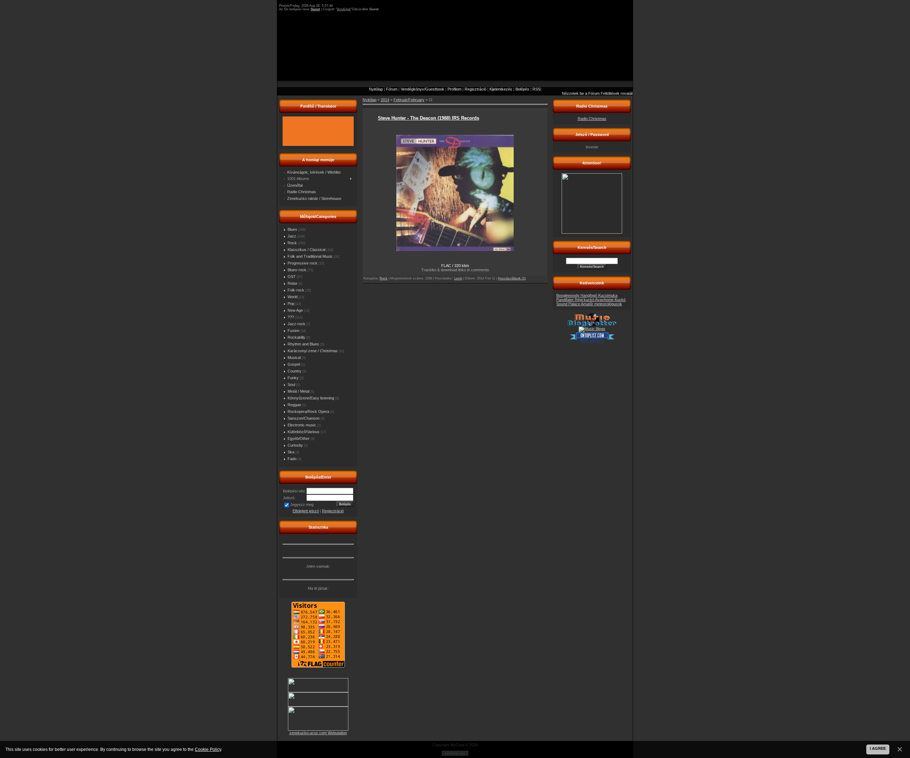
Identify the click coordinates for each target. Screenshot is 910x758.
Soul (291, 384)
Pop (291, 303)
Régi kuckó (585, 300)
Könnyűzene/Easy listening (311, 398)
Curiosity (295, 445)
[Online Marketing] (592, 341)
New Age (295, 310)
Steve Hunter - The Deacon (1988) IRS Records (428, 118)
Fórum (391, 89)
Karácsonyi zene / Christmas (313, 351)
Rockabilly (296, 337)
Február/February (409, 100)
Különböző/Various (304, 432)
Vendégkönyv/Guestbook (422, 89)
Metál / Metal (298, 391)
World (293, 297)
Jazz (292, 236)
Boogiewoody (568, 295)
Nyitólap (376, 89)
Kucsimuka (607, 295)
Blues (292, 229)
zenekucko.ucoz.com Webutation (318, 733)
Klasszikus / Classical (306, 249)
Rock (292, 243)
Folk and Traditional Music (310, 256)
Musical (294, 357)
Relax (293, 283)
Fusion (293, 330)
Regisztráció (475, 89)
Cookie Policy (208, 749)
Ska (291, 452)
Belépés (522, 89)
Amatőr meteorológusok (601, 304)
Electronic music (302, 425)
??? (291, 317)
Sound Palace (568, 304)
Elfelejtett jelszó (306, 511)
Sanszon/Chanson (304, 418)
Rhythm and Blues (303, 344)
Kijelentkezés (500, 89)
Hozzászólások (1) (512, 278)
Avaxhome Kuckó (610, 300)
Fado (292, 459)
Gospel (294, 364)
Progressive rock (302, 263)
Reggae (294, 405)
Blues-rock (297, 270)
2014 (385, 100)
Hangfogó (589, 295)
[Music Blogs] (592, 329)
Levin (458, 278)
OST (292, 276)
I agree (878, 748)
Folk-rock (296, 290)
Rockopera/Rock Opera (308, 411)
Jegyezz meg (302, 504)
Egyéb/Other (299, 438)
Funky (293, 378)
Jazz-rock (296, 324)
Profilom (454, 89)
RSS (536, 89)
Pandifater (565, 300)
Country (294, 371)
